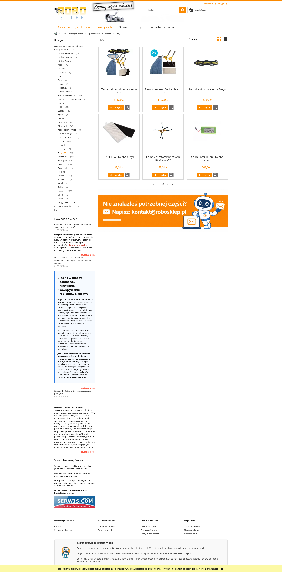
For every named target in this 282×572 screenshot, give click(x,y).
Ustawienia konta (191, 530)
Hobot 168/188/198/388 (69, 99)
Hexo (60, 84)
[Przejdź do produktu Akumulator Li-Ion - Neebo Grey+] (207, 134)
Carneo (61, 68)
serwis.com (75, 364)
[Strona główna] (72, 13)
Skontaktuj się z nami (63, 530)
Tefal (60, 183)
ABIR (60, 64)
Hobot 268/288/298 (67, 95)
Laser (63, 149)
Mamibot (62, 122)
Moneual (62, 126)
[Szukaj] (182, 10)
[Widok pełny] (225, 39)
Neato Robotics (65, 137)
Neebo (61, 141)
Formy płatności (105, 530)
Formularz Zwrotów (149, 530)
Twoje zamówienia (192, 526)
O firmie (57, 526)
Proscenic (62, 156)
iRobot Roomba (65, 53)
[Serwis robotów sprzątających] (74, 502)
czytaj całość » (88, 255)
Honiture (62, 103)
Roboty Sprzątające (63, 206)
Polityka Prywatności (150, 533)
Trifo (60, 187)
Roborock (62, 168)
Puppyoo (62, 160)
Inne (56, 210)
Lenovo (61, 118)
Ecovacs (62, 76)
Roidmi (61, 171)
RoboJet (62, 164)
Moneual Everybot (67, 129)
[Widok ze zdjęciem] (219, 39)
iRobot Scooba (65, 61)
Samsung (62, 179)
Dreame (62, 72)
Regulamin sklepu (148, 526)
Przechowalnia (190, 533)
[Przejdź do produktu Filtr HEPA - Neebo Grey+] (118, 134)
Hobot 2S (62, 87)
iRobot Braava (65, 57)
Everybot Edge (65, 133)
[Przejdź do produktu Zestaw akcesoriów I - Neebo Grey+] (118, 67)
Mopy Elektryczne (66, 202)
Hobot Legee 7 (65, 91)
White (64, 145)
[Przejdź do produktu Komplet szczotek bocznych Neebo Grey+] (163, 134)
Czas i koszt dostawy (107, 526)
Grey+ (64, 152)
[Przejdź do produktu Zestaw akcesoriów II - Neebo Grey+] (163, 67)
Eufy (60, 80)
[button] (127, 107)
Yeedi (60, 194)
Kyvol (60, 114)
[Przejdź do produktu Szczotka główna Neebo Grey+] (207, 67)
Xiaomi (61, 191)
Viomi (60, 198)
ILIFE (60, 106)
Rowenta (62, 175)
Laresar (61, 110)
